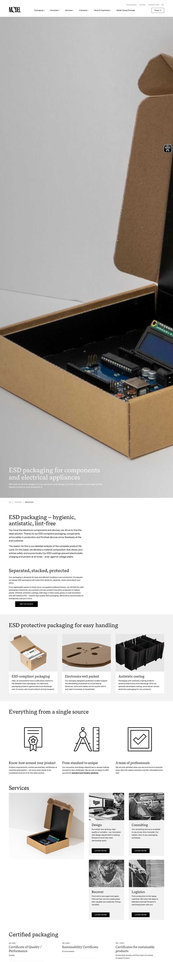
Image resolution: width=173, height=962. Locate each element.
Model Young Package (126, 10)
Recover (98, 892)
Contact (142, 5)
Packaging (38, 10)
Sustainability (131, 5)
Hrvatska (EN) (153, 5)
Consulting (140, 825)
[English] (10, 502)
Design (97, 825)
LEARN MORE (101, 851)
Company (83, 10)
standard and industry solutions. (85, 773)
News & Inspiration (102, 10)
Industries (54, 10)
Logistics (138, 892)
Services (68, 10)
